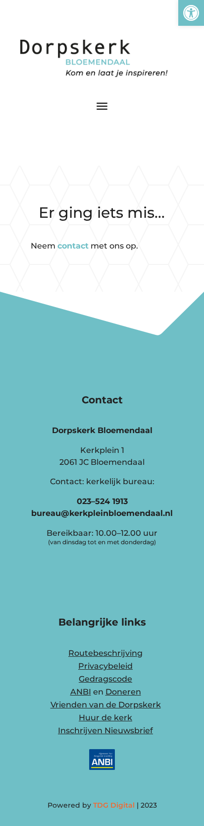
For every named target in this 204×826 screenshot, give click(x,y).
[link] (191, 13)
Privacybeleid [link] (105, 666)
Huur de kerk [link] (105, 717)
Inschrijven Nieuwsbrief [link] (105, 730)
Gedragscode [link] (105, 679)
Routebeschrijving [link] (105, 653)
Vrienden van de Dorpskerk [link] (106, 704)
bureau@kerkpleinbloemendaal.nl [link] (102, 513)
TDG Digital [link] (114, 805)
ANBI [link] (80, 692)
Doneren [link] (123, 692)
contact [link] (73, 246)
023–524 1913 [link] (102, 501)
